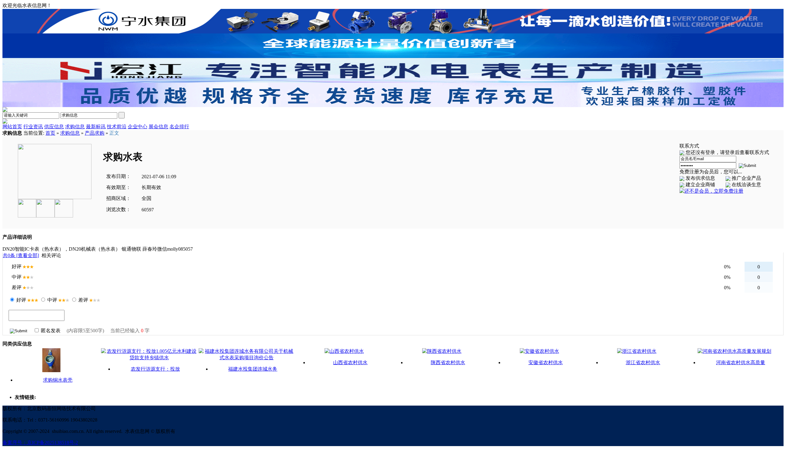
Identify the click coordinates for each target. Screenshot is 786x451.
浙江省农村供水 (643, 362)
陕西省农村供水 (448, 362)
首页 (50, 133)
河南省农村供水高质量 (740, 362)
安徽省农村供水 (545, 362)
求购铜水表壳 (57, 380)
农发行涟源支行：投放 (155, 369)
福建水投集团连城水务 (252, 369)
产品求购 (94, 133)
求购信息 (70, 133)
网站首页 (12, 126)
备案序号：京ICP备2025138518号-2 (40, 442)
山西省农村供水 (350, 362)
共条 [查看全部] (21, 255)
